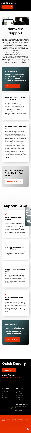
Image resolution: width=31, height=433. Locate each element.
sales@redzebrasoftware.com (11, 377)
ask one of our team (17, 279)
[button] (28, 3)
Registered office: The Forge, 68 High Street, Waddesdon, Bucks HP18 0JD (15, 422)
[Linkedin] (28, 429)
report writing (23, 45)
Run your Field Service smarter (12, 347)
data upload (26, 44)
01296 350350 (8, 375)
